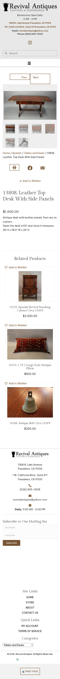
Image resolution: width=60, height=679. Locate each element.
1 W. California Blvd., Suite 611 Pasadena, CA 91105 (30, 27)
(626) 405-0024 (30, 489)
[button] (30, 42)
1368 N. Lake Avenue (30, 464)
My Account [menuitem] (30, 626)
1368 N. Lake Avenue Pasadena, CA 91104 (30, 23)
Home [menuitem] (30, 597)
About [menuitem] (30, 607)
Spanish (16, 153)
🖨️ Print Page (30, 671)
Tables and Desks (34, 153)
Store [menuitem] (30, 602)
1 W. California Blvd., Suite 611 (30, 475)
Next (36, 77)
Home (6, 153)
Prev (24, 77)
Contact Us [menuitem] (30, 612)
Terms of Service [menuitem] (30, 631)
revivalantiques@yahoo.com (33, 31)
